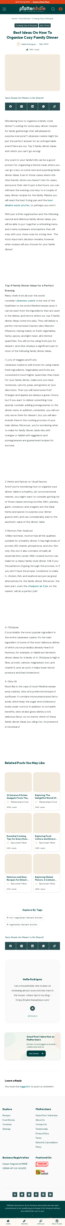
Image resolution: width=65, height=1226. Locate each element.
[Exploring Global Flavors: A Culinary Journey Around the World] (46, 865)
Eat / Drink (44, 25)
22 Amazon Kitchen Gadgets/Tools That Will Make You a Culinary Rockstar (18, 796)
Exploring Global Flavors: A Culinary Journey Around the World (45, 878)
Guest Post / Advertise (47, 1115)
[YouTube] (29, 1194)
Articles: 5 (32, 1016)
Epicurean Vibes (19, 842)
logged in (25, 1086)
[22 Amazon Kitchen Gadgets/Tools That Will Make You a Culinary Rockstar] (18, 783)
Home (14, 18)
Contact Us (41, 1124)
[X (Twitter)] (21, 107)
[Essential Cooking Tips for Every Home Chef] (18, 824)
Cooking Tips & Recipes (42, 18)
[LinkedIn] (32, 107)
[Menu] (4, 9)
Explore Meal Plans (41, 2)
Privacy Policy (42, 1133)
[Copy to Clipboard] (54, 107)
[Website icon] (32, 1008)
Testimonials (42, 1129)
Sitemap (7, 1129)
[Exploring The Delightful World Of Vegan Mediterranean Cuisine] (46, 783)
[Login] (60, 9)
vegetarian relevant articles (22, 924)
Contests (7, 1124)
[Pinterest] (14, 1194)
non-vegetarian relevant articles (24, 917)
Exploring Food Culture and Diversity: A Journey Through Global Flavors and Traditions (46, 837)
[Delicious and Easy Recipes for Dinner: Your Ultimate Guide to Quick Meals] (18, 865)
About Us (40, 1120)
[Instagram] (22, 1194)
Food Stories (24, 18)
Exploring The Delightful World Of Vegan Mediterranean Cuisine (45, 796)
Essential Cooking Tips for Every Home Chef (18, 837)
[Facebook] (10, 107)
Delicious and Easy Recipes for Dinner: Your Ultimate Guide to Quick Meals (18, 878)
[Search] (53, 9)
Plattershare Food (19, 802)
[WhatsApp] (43, 107)
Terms (38, 1138)
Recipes (6, 1115)
